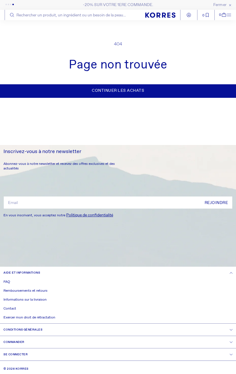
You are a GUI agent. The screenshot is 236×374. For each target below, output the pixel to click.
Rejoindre (216, 202)
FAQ (6, 282)
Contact (9, 308)
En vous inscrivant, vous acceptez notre (58, 215)
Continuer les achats (118, 90)
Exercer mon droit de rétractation (29, 317)
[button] (221, 15)
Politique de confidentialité (89, 215)
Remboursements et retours (25, 291)
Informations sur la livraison (25, 299)
